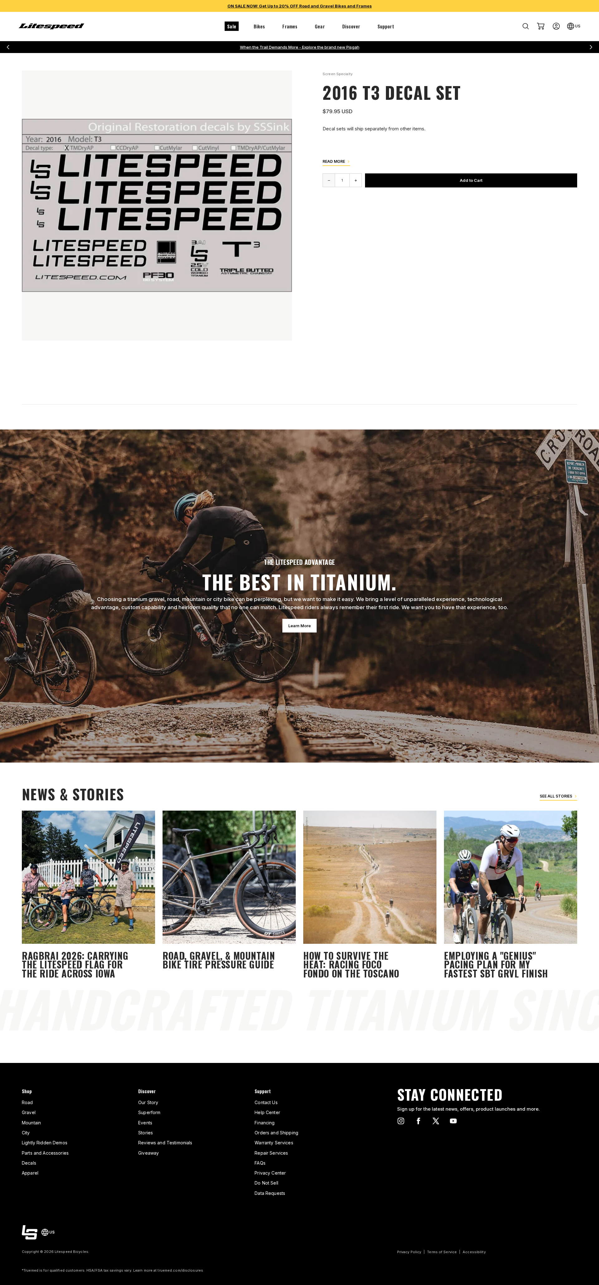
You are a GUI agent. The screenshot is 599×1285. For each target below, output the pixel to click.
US (577, 26)
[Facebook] (418, 1121)
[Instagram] (401, 1121)
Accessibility (474, 1252)
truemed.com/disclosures (180, 1270)
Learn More (299, 625)
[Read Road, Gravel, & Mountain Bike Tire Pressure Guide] (229, 896)
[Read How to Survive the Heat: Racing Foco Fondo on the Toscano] (369, 896)
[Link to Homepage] (29, 1232)
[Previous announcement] (8, 47)
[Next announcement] (591, 47)
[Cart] (540, 26)
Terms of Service (442, 1252)
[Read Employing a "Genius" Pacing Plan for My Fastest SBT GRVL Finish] (510, 896)
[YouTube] (453, 1121)
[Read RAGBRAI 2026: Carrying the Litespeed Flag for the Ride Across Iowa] (88, 896)
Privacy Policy (409, 1252)
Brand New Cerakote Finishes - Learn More (299, 47)
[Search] (525, 26)
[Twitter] (436, 1121)
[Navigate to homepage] (51, 26)
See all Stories (556, 796)
